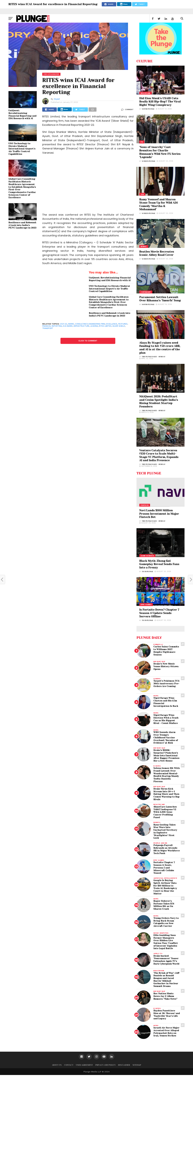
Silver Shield (118, 326)
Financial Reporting (52, 326)
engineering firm (97, 324)
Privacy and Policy (105, 1065)
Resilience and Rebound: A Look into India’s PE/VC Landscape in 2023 (22, 225)
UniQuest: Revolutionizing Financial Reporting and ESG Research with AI (22, 114)
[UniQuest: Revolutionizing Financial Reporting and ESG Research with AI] (22, 107)
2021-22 (63, 324)
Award (71, 324)
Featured (122, 324)
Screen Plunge (148, 161)
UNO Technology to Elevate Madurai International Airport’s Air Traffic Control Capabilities (21, 148)
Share (125, 4)
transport (47, 328)
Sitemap (137, 1065)
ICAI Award (68, 326)
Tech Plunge (147, 572)
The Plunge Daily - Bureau (153, 357)
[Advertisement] (88, 186)
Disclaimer (124, 1065)
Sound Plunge (148, 109)
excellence (111, 324)
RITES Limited (105, 326)
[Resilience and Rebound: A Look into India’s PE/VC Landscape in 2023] (22, 219)
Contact (68, 1065)
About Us (57, 1065)
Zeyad (57, 99)
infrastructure (81, 326)
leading (94, 326)
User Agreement (84, 1065)
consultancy (81, 324)
